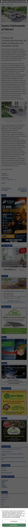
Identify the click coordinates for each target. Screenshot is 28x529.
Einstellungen (14, 521)
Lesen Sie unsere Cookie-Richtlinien (11, 517)
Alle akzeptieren (14, 525)
